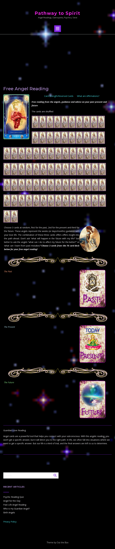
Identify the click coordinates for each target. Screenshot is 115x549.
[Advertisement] (57, 57)
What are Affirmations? (88, 96)
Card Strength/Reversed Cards (58, 96)
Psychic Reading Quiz (13, 496)
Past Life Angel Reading (14, 504)
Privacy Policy (9, 521)
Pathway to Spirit (57, 13)
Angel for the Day (11, 500)
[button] (57, 28)
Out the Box (62, 542)
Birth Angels (9, 512)
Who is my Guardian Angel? (16, 508)
